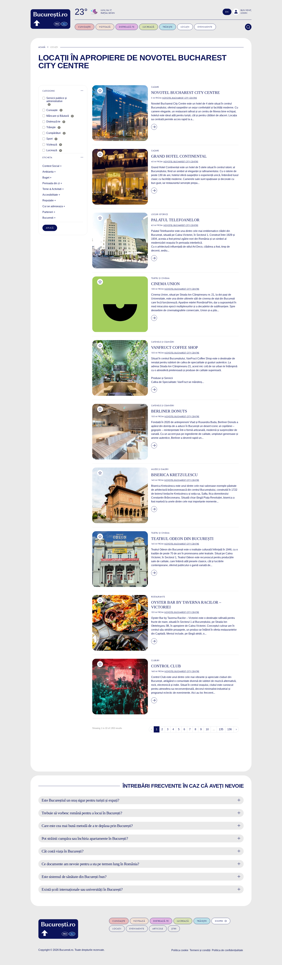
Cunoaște (84, 26)
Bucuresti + (48, 217)
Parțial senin (108, 13)
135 (221, 729)
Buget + (46, 177)
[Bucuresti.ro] (50, 19)
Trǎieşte (51, 127)
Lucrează (149, 26)
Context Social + (52, 166)
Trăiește (168, 26)
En (227, 11)
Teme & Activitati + (53, 189)
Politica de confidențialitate (227, 950)
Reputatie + (49, 200)
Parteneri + (48, 212)
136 (229, 729)
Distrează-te (126, 26)
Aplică (50, 227)
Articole (157, 928)
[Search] (248, 27)
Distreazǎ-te (53, 121)
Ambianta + (49, 171)
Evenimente (205, 26)
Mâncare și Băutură (57, 115)
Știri (173, 928)
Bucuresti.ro (66, 950)
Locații (185, 26)
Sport (49, 138)
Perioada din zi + (52, 183)
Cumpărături (53, 133)
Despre (219, 921)
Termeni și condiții (200, 950)
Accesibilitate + (51, 194)
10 (207, 729)
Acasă (41, 47)
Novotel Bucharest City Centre (179, 98)
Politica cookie (179, 950)
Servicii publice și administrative (56, 100)
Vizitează (105, 26)
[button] (242, 11)
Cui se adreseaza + (53, 206)
